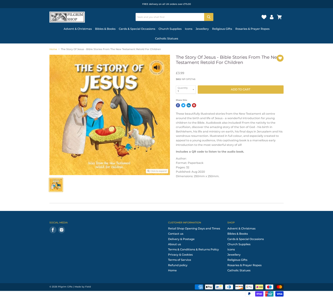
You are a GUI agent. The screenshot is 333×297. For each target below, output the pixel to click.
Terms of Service (179, 259)
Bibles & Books (105, 28)
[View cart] (279, 17)
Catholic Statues (166, 38)
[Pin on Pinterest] (194, 105)
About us (174, 244)
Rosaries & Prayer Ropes (252, 28)
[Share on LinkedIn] (189, 105)
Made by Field (83, 286)
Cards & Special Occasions (137, 28)
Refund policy (177, 265)
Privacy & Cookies (180, 254)
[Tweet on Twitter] (183, 105)
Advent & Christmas (78, 28)
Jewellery (202, 28)
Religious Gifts (222, 28)
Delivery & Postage (181, 239)
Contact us (175, 233)
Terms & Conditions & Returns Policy (193, 249)
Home (53, 49)
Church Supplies (170, 28)
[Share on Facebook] (178, 105)
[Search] (208, 17)
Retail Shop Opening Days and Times (194, 228)
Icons (188, 28)
